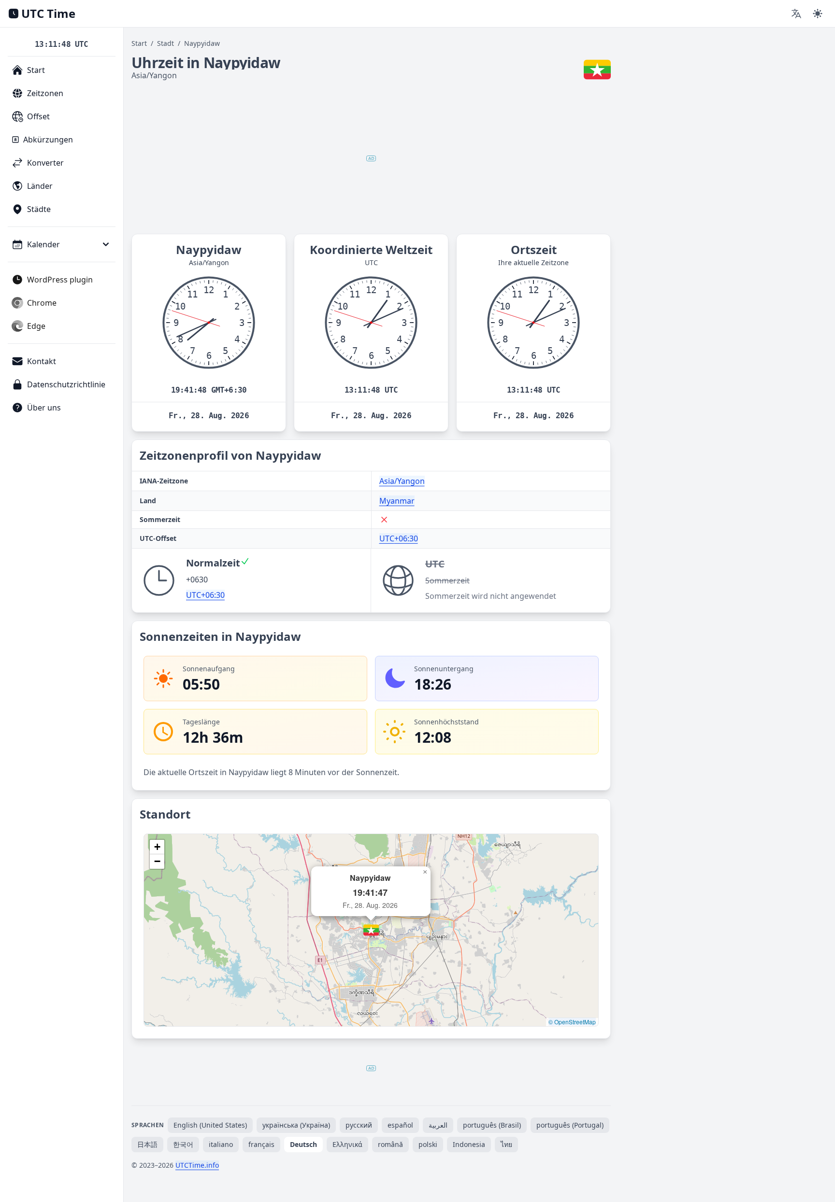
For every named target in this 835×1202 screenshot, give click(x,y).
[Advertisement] (371, 158)
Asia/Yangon (402, 481)
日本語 (147, 1144)
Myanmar (397, 500)
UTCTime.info (197, 1165)
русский (359, 1125)
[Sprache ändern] (796, 13)
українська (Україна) (296, 1125)
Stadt (165, 43)
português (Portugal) (570, 1125)
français (261, 1144)
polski (427, 1144)
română (390, 1144)
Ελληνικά (347, 1144)
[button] (371, 930)
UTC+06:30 (398, 538)
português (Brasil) (492, 1125)
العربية (438, 1125)
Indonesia (469, 1144)
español (400, 1125)
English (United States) (210, 1125)
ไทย (506, 1144)
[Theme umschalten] (817, 13)
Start (139, 43)
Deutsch (303, 1144)
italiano (221, 1144)
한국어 (183, 1144)
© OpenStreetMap (572, 1022)
